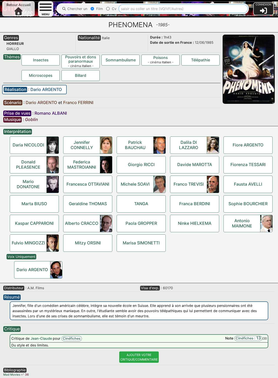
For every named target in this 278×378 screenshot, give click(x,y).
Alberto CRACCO (81, 223)
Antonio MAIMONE (242, 223)
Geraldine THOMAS (88, 203)
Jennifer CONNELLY (82, 145)
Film (99, 9)
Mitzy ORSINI (88, 242)
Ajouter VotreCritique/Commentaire (139, 357)
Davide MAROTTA (194, 164)
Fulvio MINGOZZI (28, 242)
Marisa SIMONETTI (141, 242)
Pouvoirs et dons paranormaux (80, 59)
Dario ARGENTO (46, 89)
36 (27, 374)
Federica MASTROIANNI (81, 164)
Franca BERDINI (194, 203)
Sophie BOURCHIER (248, 203)
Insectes (40, 60)
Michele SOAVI (135, 184)
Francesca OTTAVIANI (87, 184)
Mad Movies (11, 374)
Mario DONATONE (28, 184)
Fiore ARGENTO (248, 145)
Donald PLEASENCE (28, 164)
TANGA (141, 203)
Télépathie (200, 60)
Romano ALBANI (51, 113)
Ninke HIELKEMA (194, 223)
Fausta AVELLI (248, 184)
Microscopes (40, 75)
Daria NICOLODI (28, 145)
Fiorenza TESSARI (248, 164)
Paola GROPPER (141, 223)
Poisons (160, 57)
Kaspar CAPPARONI (34, 223)
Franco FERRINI (78, 102)
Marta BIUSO (34, 203)
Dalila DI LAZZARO (188, 145)
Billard (80, 75)
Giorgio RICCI (141, 164)
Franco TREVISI (189, 184)
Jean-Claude (42, 338)
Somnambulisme (121, 60)
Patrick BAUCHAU (135, 145)
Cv (113, 9)
